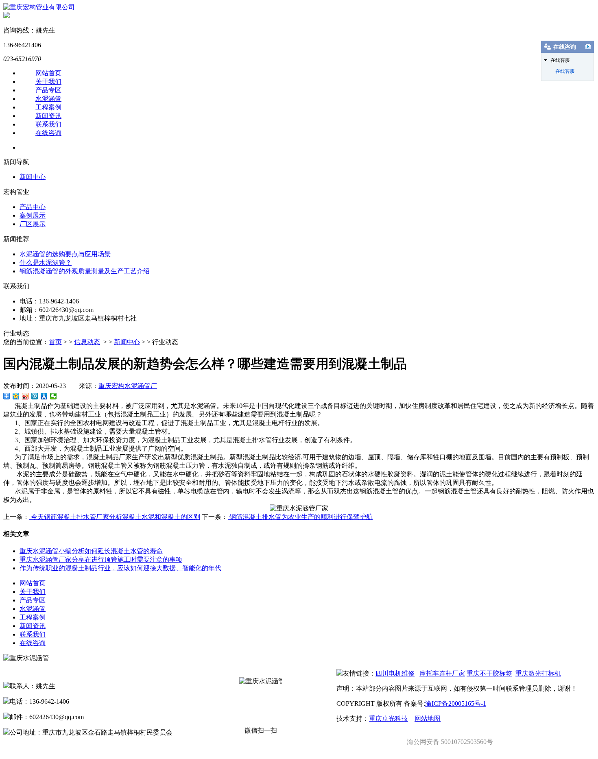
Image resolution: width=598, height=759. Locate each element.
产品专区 (48, 90)
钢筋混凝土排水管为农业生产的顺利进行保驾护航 (300, 516)
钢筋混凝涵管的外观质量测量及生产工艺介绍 (85, 271)
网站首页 (48, 73)
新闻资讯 (48, 115)
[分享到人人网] (44, 396)
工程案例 (48, 107)
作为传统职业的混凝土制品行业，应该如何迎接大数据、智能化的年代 (120, 568)
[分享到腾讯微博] (34, 396)
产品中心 (33, 206)
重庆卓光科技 (388, 718)
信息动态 (87, 341)
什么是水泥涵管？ (46, 262)
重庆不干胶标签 (489, 673)
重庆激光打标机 (538, 673)
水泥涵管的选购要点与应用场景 (65, 254)
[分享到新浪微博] (25, 396)
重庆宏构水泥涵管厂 (127, 385)
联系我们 (48, 124)
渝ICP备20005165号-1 (455, 703)
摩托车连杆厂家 (442, 673)
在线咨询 (48, 132)
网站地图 (428, 718)
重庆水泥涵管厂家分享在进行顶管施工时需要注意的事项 (101, 559)
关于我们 (48, 81)
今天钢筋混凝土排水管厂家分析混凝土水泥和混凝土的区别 (114, 516)
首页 (55, 341)
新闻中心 (33, 176)
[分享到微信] (53, 396)
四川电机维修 (395, 673)
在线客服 (565, 71)
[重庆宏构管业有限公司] (39, 7)
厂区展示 (33, 223)
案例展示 (33, 215)
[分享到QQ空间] (16, 396)
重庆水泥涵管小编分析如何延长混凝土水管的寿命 (91, 550)
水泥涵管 (48, 98)
